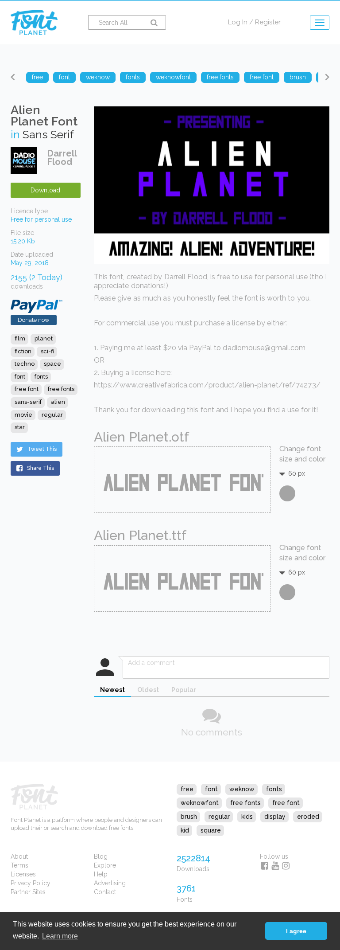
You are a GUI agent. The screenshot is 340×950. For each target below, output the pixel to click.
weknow (242, 789)
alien (58, 402)
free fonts (61, 389)
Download (45, 190)
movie (23, 414)
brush (189, 816)
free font (27, 389)
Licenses (23, 874)
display (275, 816)
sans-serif (28, 402)
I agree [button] (296, 930)
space (52, 363)
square (211, 830)
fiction (23, 351)
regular (52, 414)
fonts (41, 376)
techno (25, 363)
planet (44, 338)
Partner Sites (28, 891)
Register (268, 22)
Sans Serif (48, 134)
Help (101, 874)
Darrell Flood (62, 157)
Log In (237, 22)
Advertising (110, 883)
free (187, 789)
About (19, 856)
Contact (105, 891)
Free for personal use (41, 219)
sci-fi (47, 351)
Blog (101, 856)
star (20, 427)
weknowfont (200, 802)
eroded (308, 816)
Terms (19, 865)
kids (247, 816)
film (20, 338)
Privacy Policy (30, 883)
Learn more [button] (60, 936)
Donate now (34, 320)
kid (185, 830)
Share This (40, 468)
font (20, 376)
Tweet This (42, 449)
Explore (105, 865)
